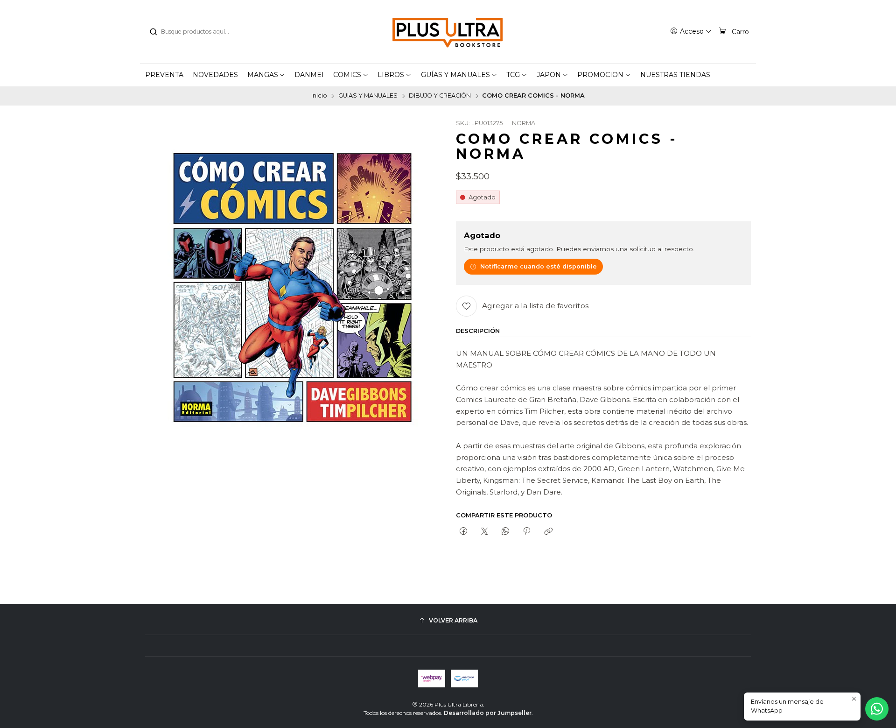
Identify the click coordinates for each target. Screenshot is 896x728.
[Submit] (153, 31)
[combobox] (196, 31)
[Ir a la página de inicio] (448, 32)
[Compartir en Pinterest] (526, 532)
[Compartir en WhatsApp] (505, 532)
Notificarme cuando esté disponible (538, 266)
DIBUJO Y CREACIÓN (440, 96)
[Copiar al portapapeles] (548, 532)
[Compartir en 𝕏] (484, 532)
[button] (266, 74)
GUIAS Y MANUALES (368, 96)
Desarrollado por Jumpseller (488, 712)
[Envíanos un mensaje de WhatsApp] (877, 709)
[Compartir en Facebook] (463, 532)
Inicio (319, 96)
